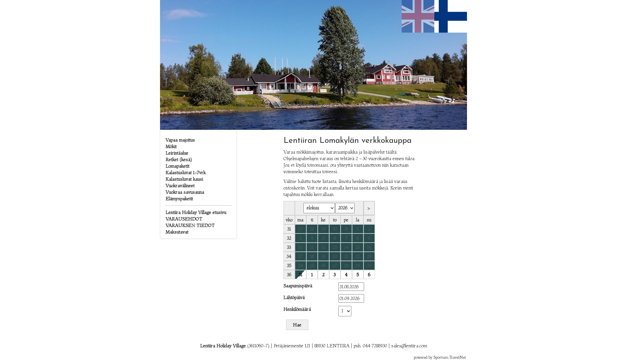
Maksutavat (177, 232)
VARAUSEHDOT (184, 219)
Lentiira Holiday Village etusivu (196, 212)
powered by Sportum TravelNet (440, 357)
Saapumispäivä (297, 286)
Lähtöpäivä (294, 297)
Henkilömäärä (297, 309)
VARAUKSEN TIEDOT (190, 225)
